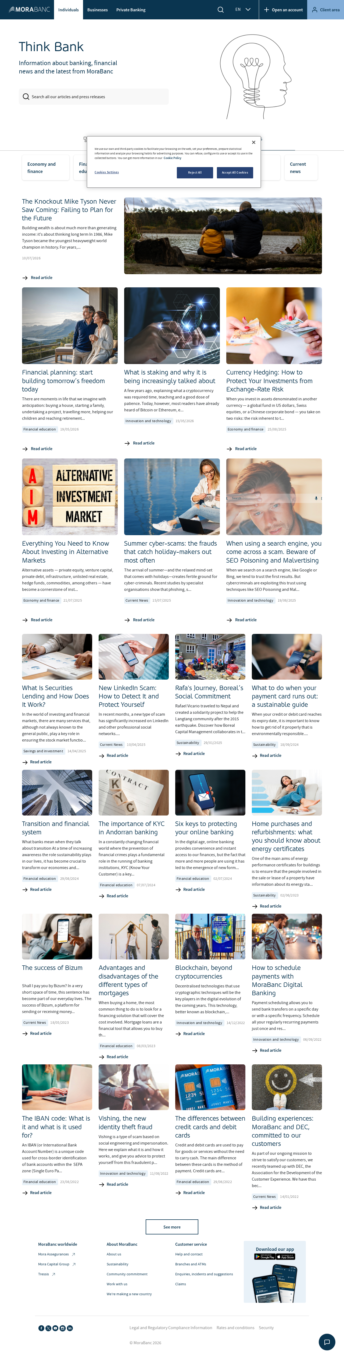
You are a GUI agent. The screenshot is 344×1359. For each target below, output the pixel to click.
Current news (298, 167)
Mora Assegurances (53, 1254)
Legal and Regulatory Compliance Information (171, 1327)
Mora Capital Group (53, 1264)
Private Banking (130, 9)
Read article (41, 277)
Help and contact (189, 1254)
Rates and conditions (236, 1327)
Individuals (68, 9)
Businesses (97, 9)
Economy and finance (41, 167)
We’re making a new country (129, 1294)
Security (266, 1327)
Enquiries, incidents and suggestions (204, 1274)
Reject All (195, 172)
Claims (180, 1284)
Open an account (287, 9)
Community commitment (127, 1274)
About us (114, 1254)
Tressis (43, 1274)
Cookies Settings (107, 172)
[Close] (254, 142)
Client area (330, 9)
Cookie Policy (172, 158)
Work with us (117, 1284)
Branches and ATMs (190, 1264)
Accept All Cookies (235, 172)
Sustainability (117, 1264)
